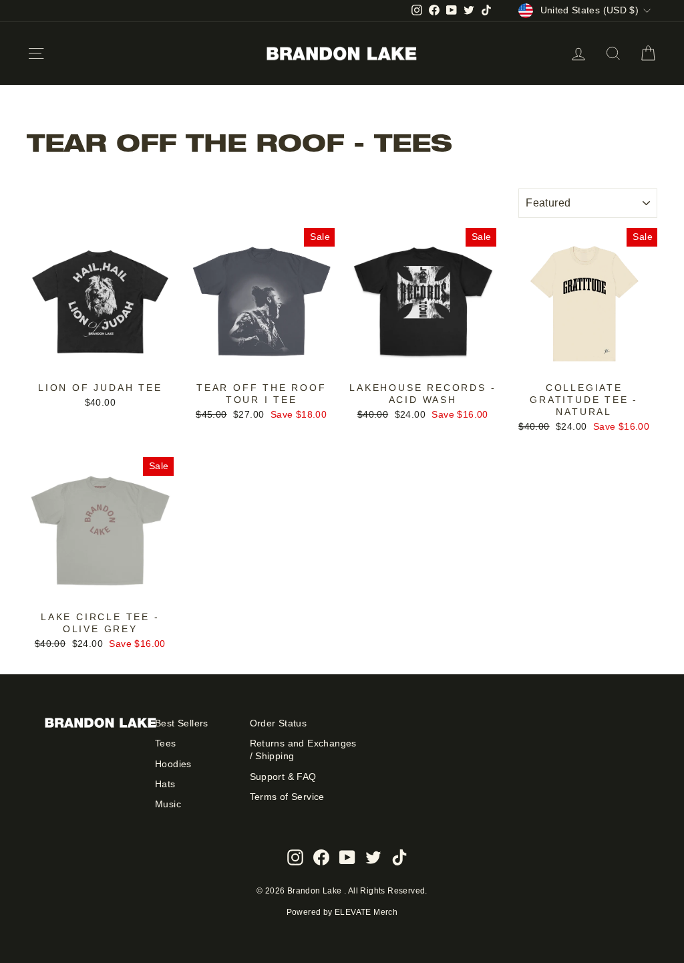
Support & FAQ (283, 777)
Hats (165, 784)
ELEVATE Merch (366, 912)
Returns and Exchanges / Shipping (303, 749)
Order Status (278, 723)
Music (168, 804)
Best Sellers (181, 723)
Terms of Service (287, 797)
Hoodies (173, 764)
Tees (165, 743)
